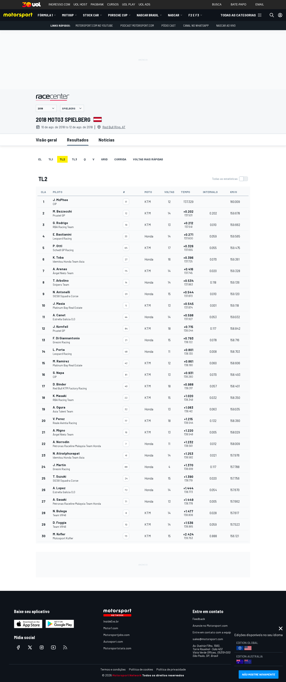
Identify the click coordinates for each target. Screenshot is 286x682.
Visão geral (46, 139)
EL (40, 159)
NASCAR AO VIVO (226, 25)
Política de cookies (141, 669)
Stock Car (91, 15)
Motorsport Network (127, 675)
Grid (104, 159)
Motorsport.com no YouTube (94, 25)
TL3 (74, 159)
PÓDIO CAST (168, 25)
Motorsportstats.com (117, 648)
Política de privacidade (171, 669)
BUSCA (217, 4)
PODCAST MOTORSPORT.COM (137, 25)
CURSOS (113, 4)
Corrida (120, 159)
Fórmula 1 (45, 15)
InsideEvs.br (111, 621)
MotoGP (68, 15)
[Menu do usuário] (280, 15)
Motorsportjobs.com (116, 635)
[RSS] (65, 647)
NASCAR (173, 15)
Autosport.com (113, 641)
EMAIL (259, 4)
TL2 (62, 159)
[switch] (230, 179)
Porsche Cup (118, 15)
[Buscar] (272, 15)
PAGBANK (97, 4)
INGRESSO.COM (59, 4)
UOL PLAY (128, 4)
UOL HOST (80, 4)
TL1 (50, 159)
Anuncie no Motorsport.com (210, 625)
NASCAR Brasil (148, 15)
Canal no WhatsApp (196, 25)
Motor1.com (110, 628)
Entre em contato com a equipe (212, 632)
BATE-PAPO (238, 4)
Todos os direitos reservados (163, 675)
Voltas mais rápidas (148, 159)
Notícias (107, 139)
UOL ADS (144, 4)
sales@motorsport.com (208, 639)
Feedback (199, 619)
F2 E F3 (193, 15)
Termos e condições (113, 669)
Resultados (78, 139)
